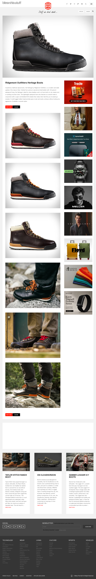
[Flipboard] (78, 4)
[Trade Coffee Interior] (78, 92)
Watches (22, 568)
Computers (5, 546)
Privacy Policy (6, 575)
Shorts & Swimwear (25, 559)
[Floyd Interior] (78, 250)
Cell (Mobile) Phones (8, 545)
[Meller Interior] (78, 197)
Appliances (39, 543)
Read (50, 552)
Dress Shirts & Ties (24, 550)
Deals (21, 548)
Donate (51, 543)
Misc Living (39, 559)
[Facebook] (67, 4)
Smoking (51, 554)
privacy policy (62, 530)
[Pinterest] (74, 4)
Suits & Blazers (23, 561)
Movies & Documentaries (55, 548)
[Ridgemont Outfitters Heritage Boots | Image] (48, 47)
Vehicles (89, 540)
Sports (72, 540)
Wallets (22, 566)
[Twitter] (70, 4)
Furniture (38, 550)
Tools (4, 561)
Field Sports (72, 543)
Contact (22, 575)
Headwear (22, 555)
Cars (87, 545)
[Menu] (91, 4)
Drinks (51, 545)
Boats (87, 543)
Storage (38, 563)
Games (38, 552)
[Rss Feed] (85, 4)
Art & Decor (39, 545)
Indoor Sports (72, 546)
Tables (38, 564)
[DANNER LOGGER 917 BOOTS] (79, 462)
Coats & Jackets (24, 546)
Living (38, 540)
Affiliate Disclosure (39, 575)
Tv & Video (5, 563)
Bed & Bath (39, 548)
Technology (8, 540)
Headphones (6, 554)
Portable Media (6, 559)
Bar (37, 546)
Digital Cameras (7, 550)
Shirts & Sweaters (24, 557)
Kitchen (38, 554)
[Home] (48, 6)
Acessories (22, 543)
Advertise (29, 575)
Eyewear (22, 552)
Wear (22, 540)
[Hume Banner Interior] (78, 145)
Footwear (22, 554)
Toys (37, 566)
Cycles (87, 548)
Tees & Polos (23, 563)
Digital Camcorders (7, 548)
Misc (87, 550)
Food (50, 546)
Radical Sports (72, 550)
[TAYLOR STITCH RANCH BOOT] (16, 462)
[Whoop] (78, 303)
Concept (88, 546)
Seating (38, 561)
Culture (53, 540)
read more (8, 507)
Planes (87, 554)
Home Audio (6, 555)
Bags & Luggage (24, 545)
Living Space (39, 557)
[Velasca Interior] (78, 118)
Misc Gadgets (6, 557)
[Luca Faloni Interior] (78, 224)
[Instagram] (82, 4)
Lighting (38, 555)
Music (50, 550)
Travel (50, 555)
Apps (4, 543)
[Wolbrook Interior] (78, 171)
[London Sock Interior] (78, 276)
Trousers (22, 564)
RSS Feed (15, 575)
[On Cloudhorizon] (48, 462)
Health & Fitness (73, 545)
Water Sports (72, 552)
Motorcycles (89, 552)
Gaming (5, 552)
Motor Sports (72, 548)
